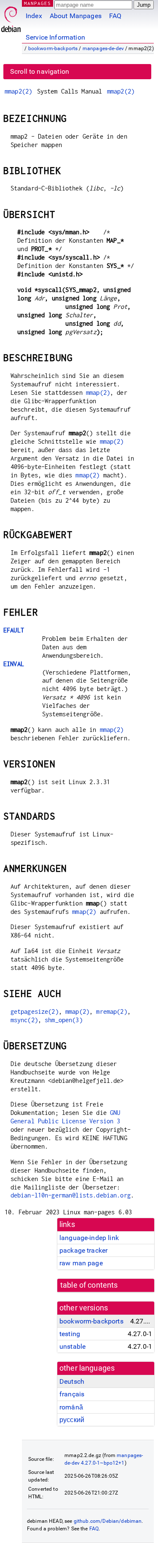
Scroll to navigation (39, 71)
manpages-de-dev (103, 48)
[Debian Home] (10, 17)
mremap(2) (111, 1011)
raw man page (81, 1263)
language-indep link (89, 1238)
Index (34, 16)
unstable (72, 1346)
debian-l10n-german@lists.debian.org (71, 1195)
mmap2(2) (18, 91)
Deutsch (71, 1381)
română (71, 1407)
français (71, 1394)
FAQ (115, 16)
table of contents (89, 1285)
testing (69, 1334)
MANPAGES (37, 3)
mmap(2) (98, 392)
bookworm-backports (53, 48)
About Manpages (76, 16)
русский (71, 1420)
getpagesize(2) (35, 1011)
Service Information (55, 37)
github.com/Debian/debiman (108, 1521)
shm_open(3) (64, 1019)
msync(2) (24, 1019)
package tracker (83, 1250)
